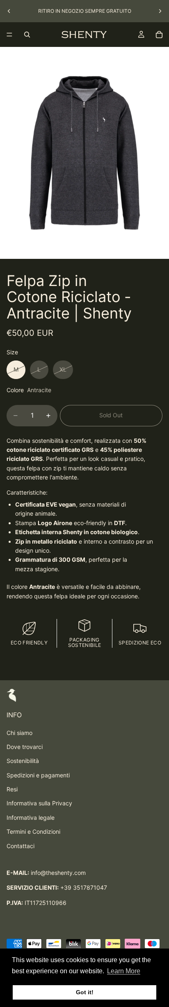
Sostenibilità (23, 760)
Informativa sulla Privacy (39, 803)
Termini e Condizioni (33, 831)
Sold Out (111, 415)
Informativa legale (31, 817)
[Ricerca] (27, 35)
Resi (12, 789)
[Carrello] (159, 35)
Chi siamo (19, 732)
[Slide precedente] (9, 11)
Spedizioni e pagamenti (38, 775)
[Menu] (9, 34)
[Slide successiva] (160, 11)
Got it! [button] (85, 992)
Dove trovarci (25, 746)
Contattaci (20, 845)
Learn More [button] (123, 970)
